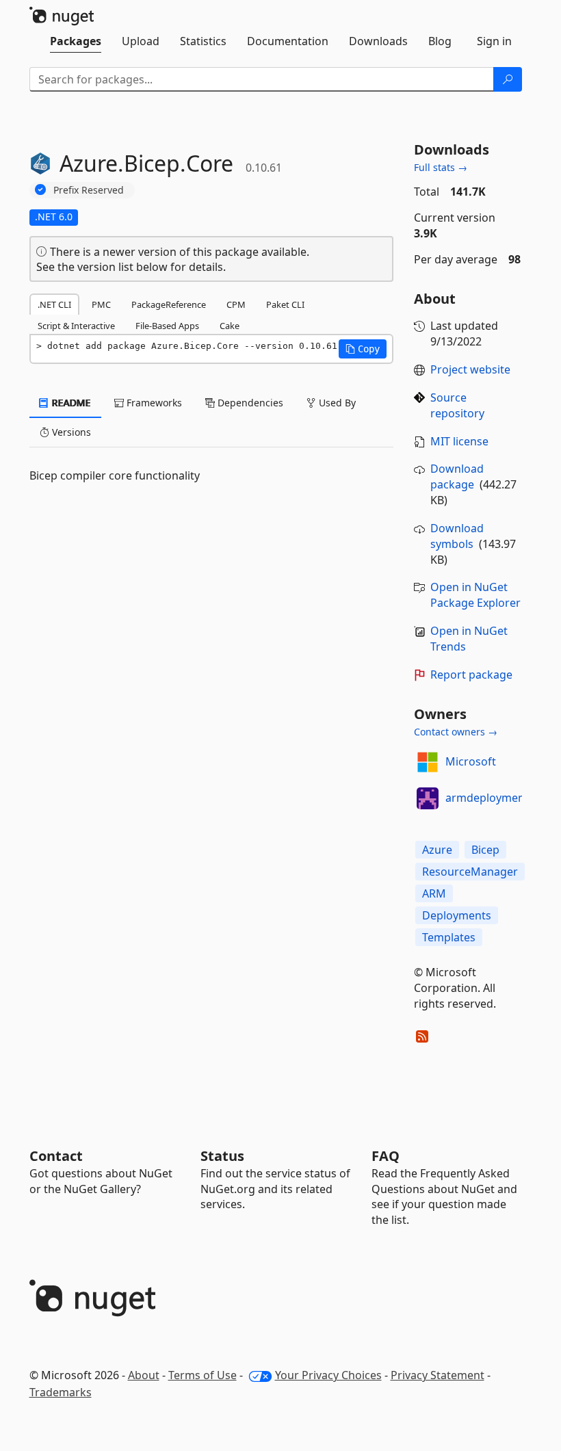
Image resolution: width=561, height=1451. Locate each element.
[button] (363, 348)
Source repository (457, 405)
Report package (471, 674)
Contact (56, 1156)
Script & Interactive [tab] (76, 325)
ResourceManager (470, 871)
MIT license (459, 441)
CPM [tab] (236, 304)
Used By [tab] (336, 402)
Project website (470, 369)
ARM (434, 893)
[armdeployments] (427, 798)
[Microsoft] (427, 762)
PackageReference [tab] (168, 304)
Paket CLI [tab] (285, 304)
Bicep (485, 849)
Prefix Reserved (88, 189)
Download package (457, 476)
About (143, 1375)
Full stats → (440, 167)
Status (222, 1156)
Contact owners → (455, 731)
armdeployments (489, 797)
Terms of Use (202, 1375)
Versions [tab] (70, 432)
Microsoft (470, 761)
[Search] (507, 79)
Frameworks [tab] (153, 402)
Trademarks (60, 1392)
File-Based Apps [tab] (167, 325)
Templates (448, 937)
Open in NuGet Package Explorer (475, 594)
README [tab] (70, 402)
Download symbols (457, 536)
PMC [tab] (101, 304)
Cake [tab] (229, 325)
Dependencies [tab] (249, 402)
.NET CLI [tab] (54, 304)
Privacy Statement (437, 1375)
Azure (437, 849)
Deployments (456, 915)
